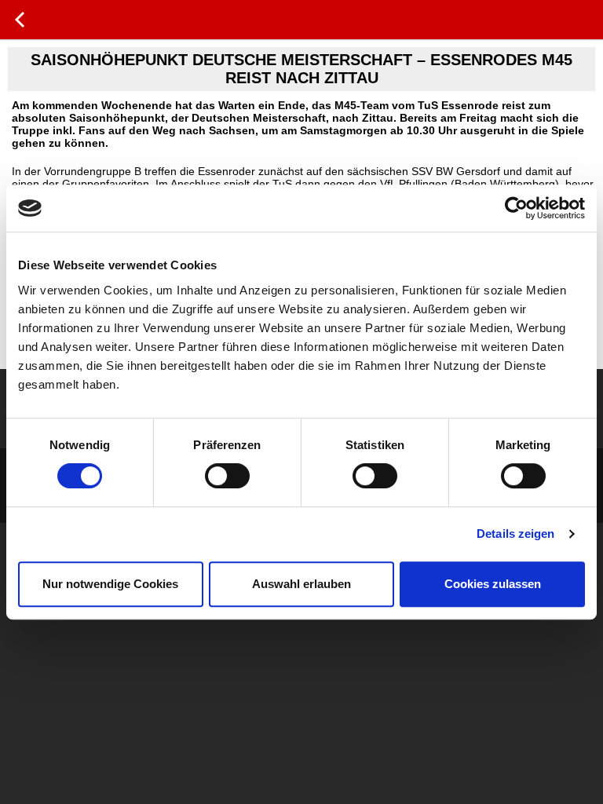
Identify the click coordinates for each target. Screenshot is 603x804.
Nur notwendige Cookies (110, 583)
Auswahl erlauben (301, 583)
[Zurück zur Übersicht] (19, 19)
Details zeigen (515, 533)
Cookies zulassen (492, 583)
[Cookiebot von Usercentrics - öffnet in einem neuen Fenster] (516, 208)
